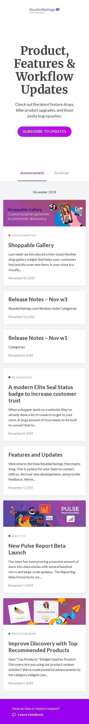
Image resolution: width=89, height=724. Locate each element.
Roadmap (61, 173)
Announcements (32, 173)
